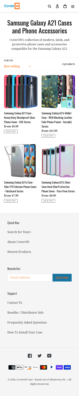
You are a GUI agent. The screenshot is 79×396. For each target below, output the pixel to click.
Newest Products (19, 252)
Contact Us (14, 303)
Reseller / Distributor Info (25, 312)
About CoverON (18, 242)
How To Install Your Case (24, 332)
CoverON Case (25, 379)
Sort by (8, 60)
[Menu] (73, 6)
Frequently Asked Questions (27, 322)
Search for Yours (19, 232)
